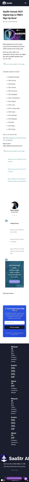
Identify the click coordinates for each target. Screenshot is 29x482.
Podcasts (13, 357)
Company (14, 388)
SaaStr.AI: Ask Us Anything (14, 478)
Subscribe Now (14, 281)
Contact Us (14, 390)
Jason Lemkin (7, 21)
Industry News (9, 293)
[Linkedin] (12, 215)
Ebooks (13, 361)
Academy (13, 359)
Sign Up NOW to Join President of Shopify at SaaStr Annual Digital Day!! (18, 251)
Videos (13, 355)
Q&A (12, 351)
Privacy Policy (14, 470)
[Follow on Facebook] (5, 477)
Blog (12, 353)
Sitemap (13, 392)
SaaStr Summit (13, 371)
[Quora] (16, 215)
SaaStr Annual (13, 368)
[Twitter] (14, 215)
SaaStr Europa (13, 374)
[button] (3, 480)
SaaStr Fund (13, 386)
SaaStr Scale (13, 377)
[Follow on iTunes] (23, 477)
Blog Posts (14, 21)
